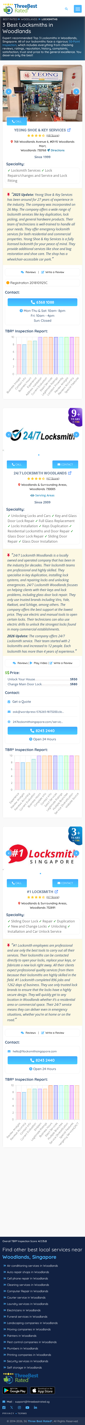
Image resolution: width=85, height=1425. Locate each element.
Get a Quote (21, 701)
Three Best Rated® (40, 1421)
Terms (22, 1413)
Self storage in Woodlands (24, 1367)
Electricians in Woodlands (24, 1310)
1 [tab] (40, 112)
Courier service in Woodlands (26, 1297)
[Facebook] (3, 1407)
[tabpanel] (42, 93)
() (52, 135)
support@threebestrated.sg (32, 1401)
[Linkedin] (35, 1407)
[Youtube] (27, 1407)
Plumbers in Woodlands (22, 1348)
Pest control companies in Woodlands (32, 1342)
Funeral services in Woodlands (27, 1316)
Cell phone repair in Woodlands (27, 1278)
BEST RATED (10, 19)
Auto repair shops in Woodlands (28, 1272)
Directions (57, 150)
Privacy (8, 1413)
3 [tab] (45, 455)
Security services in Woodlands (27, 1361)
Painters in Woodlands (22, 1336)
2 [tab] (43, 112)
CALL (18, 121)
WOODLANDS (29, 19)
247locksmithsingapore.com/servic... (38, 722)
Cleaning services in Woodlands (28, 1285)
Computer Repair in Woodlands (27, 1291)
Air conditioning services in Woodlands (32, 1266)
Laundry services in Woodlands (27, 1304)
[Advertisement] (42, 1194)
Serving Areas (44, 495)
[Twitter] (11, 1407)
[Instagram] (19, 1407)
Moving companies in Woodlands (29, 1329)
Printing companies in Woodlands (29, 1355)
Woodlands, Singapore (29, 1257)
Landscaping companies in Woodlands (32, 1323)
